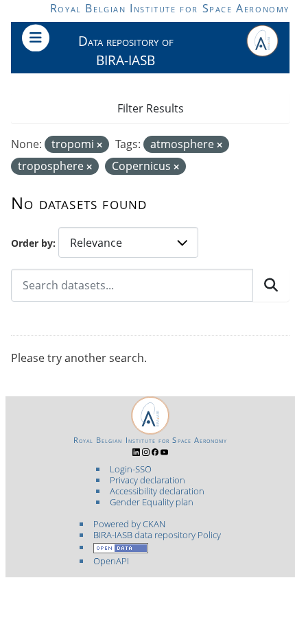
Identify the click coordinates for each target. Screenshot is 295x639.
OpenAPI (111, 561)
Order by (32, 243)
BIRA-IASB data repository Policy (157, 535)
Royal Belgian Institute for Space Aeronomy (170, 8)
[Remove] (99, 145)
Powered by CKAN (129, 524)
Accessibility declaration (157, 491)
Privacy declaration (147, 480)
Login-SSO (131, 469)
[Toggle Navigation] (36, 37)
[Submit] (271, 285)
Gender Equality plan (151, 502)
